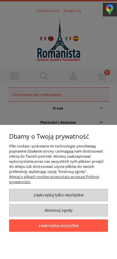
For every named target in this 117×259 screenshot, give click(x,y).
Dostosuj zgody (59, 210)
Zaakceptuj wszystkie (59, 225)
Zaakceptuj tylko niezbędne (59, 194)
